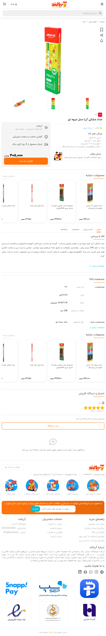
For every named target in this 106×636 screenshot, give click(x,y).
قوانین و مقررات (54, 532)
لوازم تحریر (93, 22)
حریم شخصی (56, 528)
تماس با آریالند (55, 524)
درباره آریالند (56, 536)
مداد (84, 22)
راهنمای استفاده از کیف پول (91, 536)
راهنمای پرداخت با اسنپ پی (91, 540)
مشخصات (75, 229)
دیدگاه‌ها (64, 229)
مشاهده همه (9, 176)
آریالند (102, 22)
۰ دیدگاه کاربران (88, 128)
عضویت (35, 509)
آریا (96, 114)
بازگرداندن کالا (98, 532)
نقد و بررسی (88, 229)
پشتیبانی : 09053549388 (14, 528)
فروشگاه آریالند (18, 524)
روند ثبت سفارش (96, 524)
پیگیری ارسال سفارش (94, 528)
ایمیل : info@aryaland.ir (14, 532)
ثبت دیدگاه (53, 425)
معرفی (98, 229)
